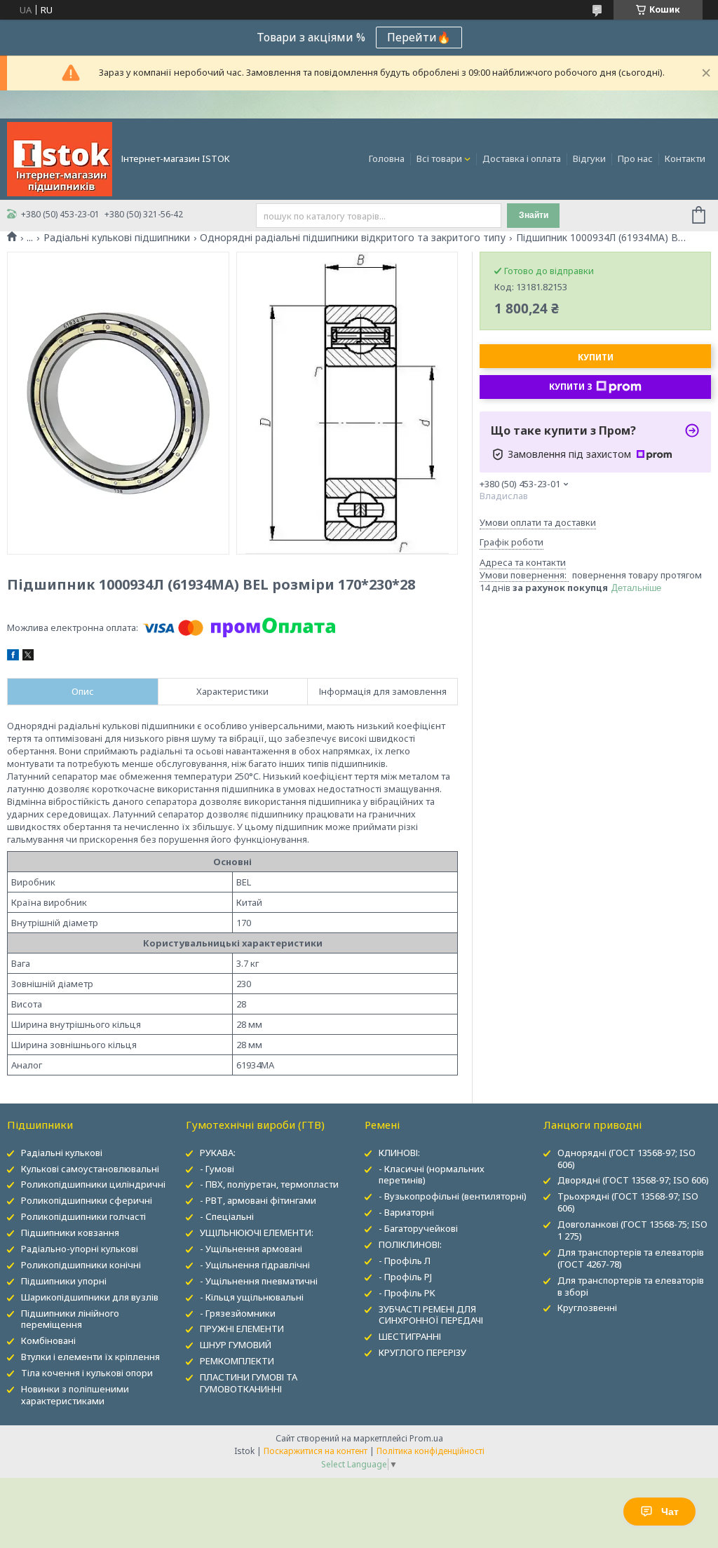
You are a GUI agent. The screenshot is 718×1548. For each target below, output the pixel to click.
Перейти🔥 (419, 37)
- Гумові (217, 1168)
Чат (670, 1511)
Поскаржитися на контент (315, 1451)
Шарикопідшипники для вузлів (89, 1297)
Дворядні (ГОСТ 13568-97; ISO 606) (633, 1180)
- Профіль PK (407, 1292)
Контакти (685, 158)
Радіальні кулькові (61, 1152)
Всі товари (439, 158)
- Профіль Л (405, 1260)
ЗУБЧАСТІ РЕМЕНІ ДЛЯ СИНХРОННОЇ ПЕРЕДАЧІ (431, 1315)
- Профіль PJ (405, 1276)
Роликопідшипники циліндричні (93, 1184)
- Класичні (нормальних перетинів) (432, 1174)
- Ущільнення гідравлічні (255, 1264)
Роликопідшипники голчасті (83, 1216)
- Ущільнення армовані (251, 1248)
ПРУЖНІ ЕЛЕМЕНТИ (242, 1328)
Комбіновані (48, 1340)
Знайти (533, 215)
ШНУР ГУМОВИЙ (235, 1344)
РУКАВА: (218, 1152)
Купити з (570, 387)
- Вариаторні (406, 1212)
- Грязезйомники (238, 1313)
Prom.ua (426, 1438)
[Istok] (59, 157)
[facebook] (13, 657)
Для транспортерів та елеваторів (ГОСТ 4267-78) (630, 1258)
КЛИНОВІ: (399, 1152)
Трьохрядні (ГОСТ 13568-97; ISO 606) (627, 1202)
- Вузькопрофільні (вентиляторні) (453, 1196)
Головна (387, 158)
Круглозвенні (587, 1307)
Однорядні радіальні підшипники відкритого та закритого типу (353, 237)
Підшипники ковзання (70, 1232)
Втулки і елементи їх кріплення (90, 1356)
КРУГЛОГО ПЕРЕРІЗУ (422, 1352)
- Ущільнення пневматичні (259, 1281)
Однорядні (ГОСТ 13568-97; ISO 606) (626, 1158)
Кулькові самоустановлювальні (90, 1168)
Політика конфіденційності (431, 1451)
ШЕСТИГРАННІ (410, 1336)
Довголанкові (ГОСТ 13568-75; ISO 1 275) (632, 1230)
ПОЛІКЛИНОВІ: (410, 1244)
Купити (596, 357)
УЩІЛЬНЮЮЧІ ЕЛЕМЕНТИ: (256, 1232)
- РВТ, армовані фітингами (258, 1200)
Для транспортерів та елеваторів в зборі (630, 1286)
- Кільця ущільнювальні (252, 1297)
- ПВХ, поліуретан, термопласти (269, 1184)
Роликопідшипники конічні (81, 1264)
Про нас (635, 158)
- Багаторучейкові (418, 1228)
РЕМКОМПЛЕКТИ (237, 1360)
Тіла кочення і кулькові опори (87, 1372)
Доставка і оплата (521, 158)
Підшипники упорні (64, 1281)
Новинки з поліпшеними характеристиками (75, 1395)
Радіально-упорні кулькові (79, 1248)
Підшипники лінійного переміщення (70, 1319)
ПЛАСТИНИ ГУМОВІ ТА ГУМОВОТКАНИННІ (248, 1383)
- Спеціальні (227, 1216)
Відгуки (589, 158)
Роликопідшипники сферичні (86, 1200)
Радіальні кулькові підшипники (116, 237)
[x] (28, 657)
